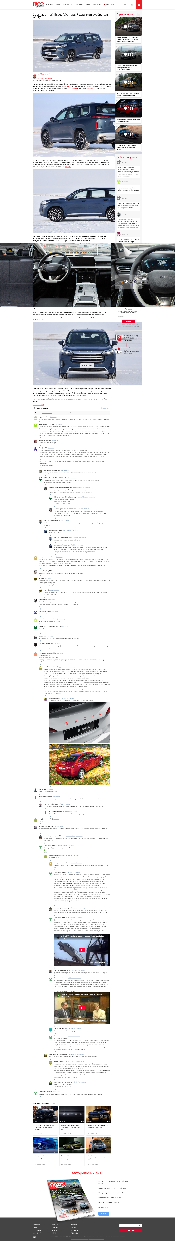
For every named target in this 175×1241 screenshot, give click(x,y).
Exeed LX (91, 88)
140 (56, 1121)
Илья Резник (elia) (54, 698)
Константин (67, 855)
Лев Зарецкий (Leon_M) (56, 530)
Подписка (97, 5)
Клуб (54, 1233)
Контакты (74, 1230)
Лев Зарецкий (73, 537)
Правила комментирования (96, 1239)
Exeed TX (73, 88)
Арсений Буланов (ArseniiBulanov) (60, 487)
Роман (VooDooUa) (45, 611)
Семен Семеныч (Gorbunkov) (58, 1054)
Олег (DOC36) (43, 448)
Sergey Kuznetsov (61, 667)
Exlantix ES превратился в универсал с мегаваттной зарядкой (70, 1158)
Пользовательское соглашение (79, 1239)
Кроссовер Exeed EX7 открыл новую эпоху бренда (98, 1126)
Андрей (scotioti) (44, 417)
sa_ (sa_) (41, 578)
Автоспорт (37, 1233)
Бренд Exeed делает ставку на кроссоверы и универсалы (45, 1157)
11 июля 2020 (45, 74)
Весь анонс (102, 1207)
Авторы (74, 1225)
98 (109, 1152)
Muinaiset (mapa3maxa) (51, 470)
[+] (40, 421)
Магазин (110, 5)
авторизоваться (47, 413)
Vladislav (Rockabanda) (51, 520)
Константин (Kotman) (50, 845)
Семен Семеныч (71, 1061)
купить (103, 1214)
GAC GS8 (68, 167)
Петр (61, 804)
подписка (131, 1230)
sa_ (51, 590)
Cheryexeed (67, 86)
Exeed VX (41, 405)
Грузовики (67, 5)
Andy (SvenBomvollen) (46, 819)
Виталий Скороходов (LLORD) (48, 619)
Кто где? (55, 1230)
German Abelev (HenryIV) (46, 424)
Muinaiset (71, 917)
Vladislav (67, 530)
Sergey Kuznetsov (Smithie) (47, 653)
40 (109, 1121)
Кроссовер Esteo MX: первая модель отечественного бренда (45, 1127)
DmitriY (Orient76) (49, 667)
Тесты (58, 5)
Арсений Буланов (82, 497)
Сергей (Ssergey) (59, 1028)
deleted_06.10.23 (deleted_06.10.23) (55, 478)
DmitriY (63, 698)
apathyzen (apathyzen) (46, 643)
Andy (73, 863)
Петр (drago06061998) (45, 796)
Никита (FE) (42, 636)
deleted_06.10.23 (76, 487)
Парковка (55, 1227)
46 (56, 1152)
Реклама (74, 1233)
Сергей (71, 1036)
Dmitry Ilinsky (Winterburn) (47, 826)
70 (83, 1121)
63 (83, 1152)
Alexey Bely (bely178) (45, 571)
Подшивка (78, 5)
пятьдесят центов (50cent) (47, 557)
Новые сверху (105, 408)
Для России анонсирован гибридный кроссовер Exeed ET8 (98, 1158)
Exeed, (35, 405)
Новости (49, 5)
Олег (61, 470)
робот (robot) (43, 599)
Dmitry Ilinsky (70, 836)
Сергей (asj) (42, 789)
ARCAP (87, 5)
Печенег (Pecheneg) (45, 440)
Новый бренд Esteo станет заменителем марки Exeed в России (71, 1127)
